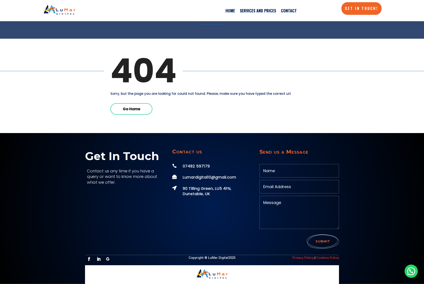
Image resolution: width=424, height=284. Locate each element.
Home (230, 10)
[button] (411, 271)
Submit (323, 241)
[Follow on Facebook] (89, 259)
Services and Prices (258, 10)
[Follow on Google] (107, 259)
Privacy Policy (303, 257)
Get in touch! (361, 8)
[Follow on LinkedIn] (99, 259)
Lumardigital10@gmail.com (209, 177)
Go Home (131, 109)
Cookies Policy (327, 257)
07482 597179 (196, 166)
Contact (289, 10)
